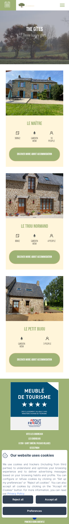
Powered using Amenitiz (35, 522)
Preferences (34, 510)
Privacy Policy (15, 493)
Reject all (18, 499)
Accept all (51, 499)
